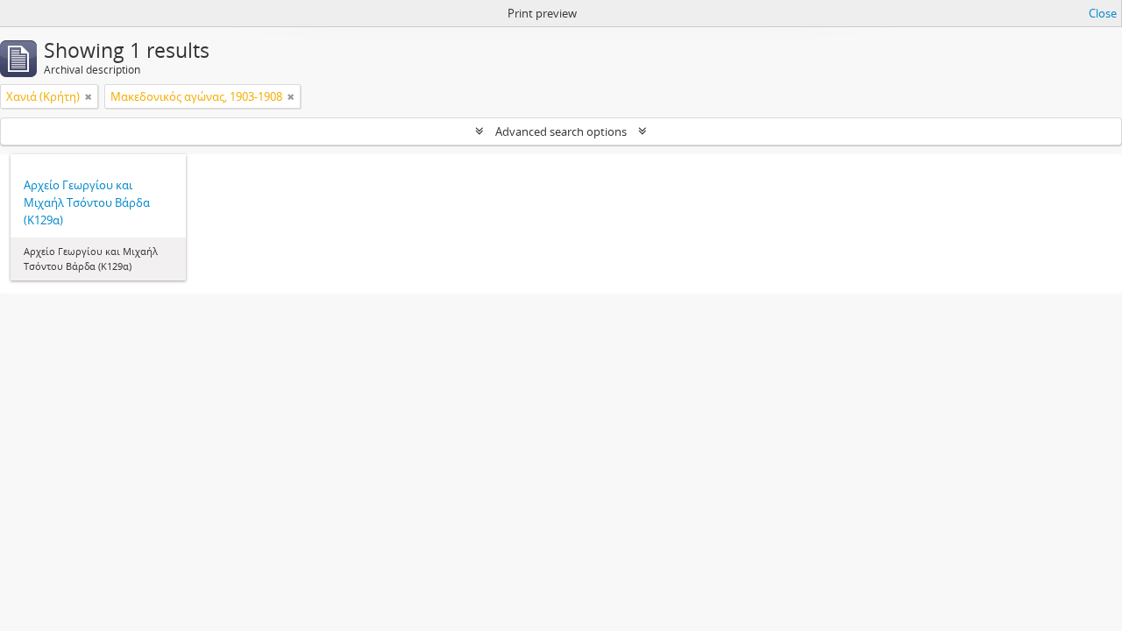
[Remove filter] (88, 96)
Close (1103, 13)
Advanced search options (561, 131)
